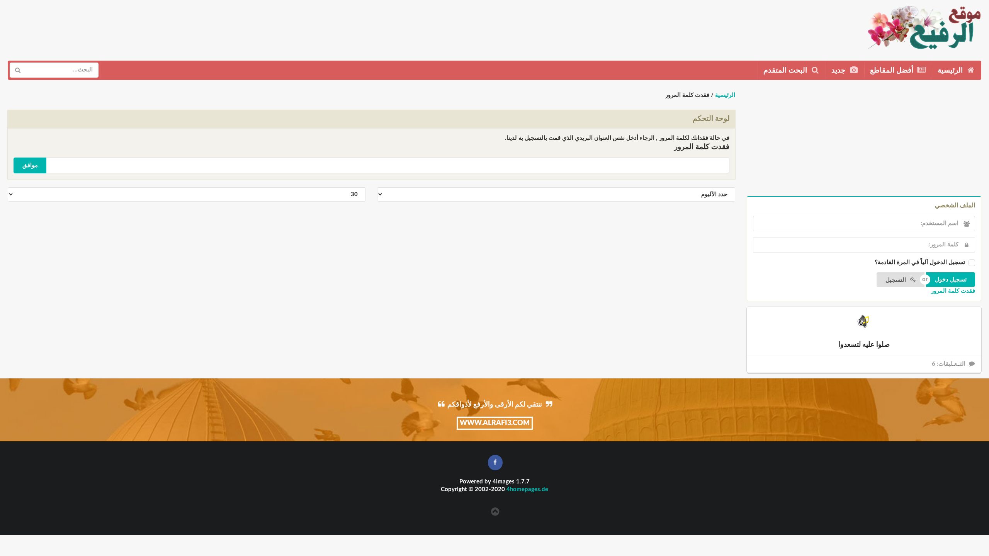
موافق (30, 165)
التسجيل (896, 280)
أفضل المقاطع (892, 70)
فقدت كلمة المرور (953, 291)
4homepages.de (527, 489)
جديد (839, 70)
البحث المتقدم (786, 70)
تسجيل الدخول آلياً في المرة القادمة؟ (920, 262)
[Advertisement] (149, 27)
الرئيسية (951, 70)
